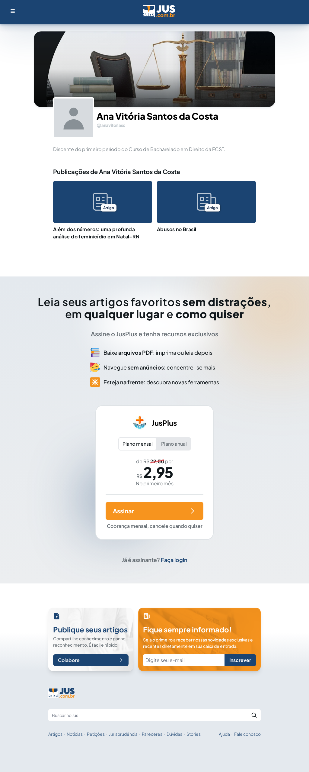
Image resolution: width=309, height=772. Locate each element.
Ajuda (224, 734)
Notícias (75, 734)
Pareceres (152, 734)
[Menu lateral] (13, 11)
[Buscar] (254, 715)
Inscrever (240, 660)
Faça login (174, 559)
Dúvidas (174, 734)
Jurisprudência (123, 734)
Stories (193, 734)
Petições (96, 734)
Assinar (123, 511)
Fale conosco (247, 734)
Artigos (55, 734)
